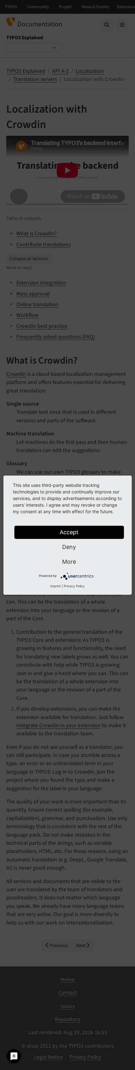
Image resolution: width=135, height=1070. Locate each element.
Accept (69, 532)
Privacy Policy (74, 586)
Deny (69, 547)
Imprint (55, 586)
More (69, 561)
